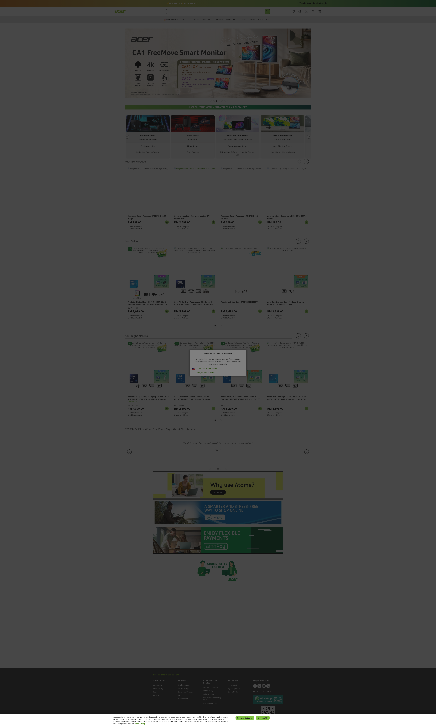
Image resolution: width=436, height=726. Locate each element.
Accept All (263, 718)
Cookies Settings (245, 718)
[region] (218, 720)
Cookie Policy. (140, 724)
